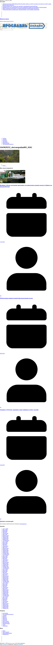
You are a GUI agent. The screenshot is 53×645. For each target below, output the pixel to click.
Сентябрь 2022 (6, 581)
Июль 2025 (5, 542)
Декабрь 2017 (6, 608)
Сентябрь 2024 (6, 554)
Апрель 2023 (5, 573)
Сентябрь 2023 (6, 567)
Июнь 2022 (5, 585)
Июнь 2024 (5, 557)
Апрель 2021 (5, 601)
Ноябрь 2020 (5, 607)
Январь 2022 (5, 591)
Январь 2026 (5, 536)
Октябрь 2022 (6, 580)
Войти (4, 630)
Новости (4, 616)
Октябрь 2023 (6, 566)
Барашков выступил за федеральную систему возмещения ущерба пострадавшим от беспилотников (25, 7)
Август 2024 (5, 555)
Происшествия (6, 143)
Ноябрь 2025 (5, 539)
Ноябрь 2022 (5, 579)
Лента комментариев (7, 633)
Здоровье (5, 139)
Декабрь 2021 (6, 592)
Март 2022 (5, 588)
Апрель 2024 (5, 559)
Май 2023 (5, 572)
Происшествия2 (6, 623)
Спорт (4, 624)
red (0, 295)
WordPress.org (6, 634)
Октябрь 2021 (6, 594)
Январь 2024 (5, 563)
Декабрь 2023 (6, 564)
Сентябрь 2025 (6, 540)
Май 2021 (5, 600)
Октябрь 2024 (6, 553)
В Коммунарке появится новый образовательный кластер (16, 298)
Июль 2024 (5, 556)
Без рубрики (5, 613)
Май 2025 (5, 544)
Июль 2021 (5, 597)
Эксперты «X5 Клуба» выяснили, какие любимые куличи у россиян (19, 409)
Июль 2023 (5, 570)
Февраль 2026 (6, 535)
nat (0, 407)
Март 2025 (5, 547)
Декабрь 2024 (6, 550)
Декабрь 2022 (6, 578)
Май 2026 (5, 532)
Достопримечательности (8, 144)
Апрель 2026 (5, 533)
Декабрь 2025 (6, 538)
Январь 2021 (5, 604)
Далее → (4, 165)
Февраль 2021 (6, 603)
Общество (5, 618)
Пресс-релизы (6, 621)
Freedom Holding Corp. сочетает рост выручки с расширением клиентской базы (20, 6)
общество (5, 617)
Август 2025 (5, 541)
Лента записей (6, 632)
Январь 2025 (5, 549)
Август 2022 (5, 582)
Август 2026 (5, 528)
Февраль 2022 (6, 589)
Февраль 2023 (6, 576)
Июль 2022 (5, 584)
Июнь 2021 (5, 599)
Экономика (5, 141)
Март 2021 (5, 602)
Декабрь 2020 (6, 605)
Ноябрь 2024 (5, 551)
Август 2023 (5, 569)
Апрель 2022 (5, 587)
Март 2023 (5, 574)
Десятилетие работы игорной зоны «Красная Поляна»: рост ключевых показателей (21, 9)
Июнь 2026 (5, 531)
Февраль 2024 (6, 562)
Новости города (4, 19)
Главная (4, 138)
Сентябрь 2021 (6, 595)
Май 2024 (5, 558)
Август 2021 (5, 596)
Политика (5, 140)
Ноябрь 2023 (5, 565)
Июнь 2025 (5, 543)
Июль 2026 (5, 529)
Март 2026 (5, 534)
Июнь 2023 (5, 571)
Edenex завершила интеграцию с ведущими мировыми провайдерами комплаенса (21, 8)
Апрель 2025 (5, 546)
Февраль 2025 (6, 548)
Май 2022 (5, 586)
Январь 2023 (5, 577)
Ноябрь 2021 (5, 593)
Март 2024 (5, 561)
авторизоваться (23, 523)
